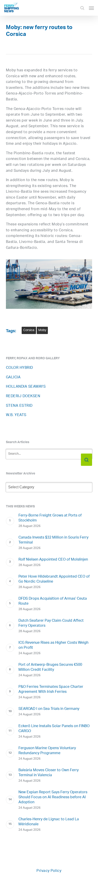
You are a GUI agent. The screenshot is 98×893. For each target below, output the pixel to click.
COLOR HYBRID (19, 368)
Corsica (28, 330)
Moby (42, 330)
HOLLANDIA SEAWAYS (26, 387)
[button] (91, 8)
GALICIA (13, 377)
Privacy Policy (48, 871)
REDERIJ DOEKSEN (23, 396)
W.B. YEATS (16, 415)
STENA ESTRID (19, 406)
